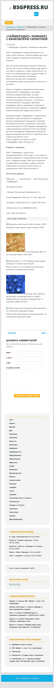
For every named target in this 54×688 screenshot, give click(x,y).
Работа (12, 477)
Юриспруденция (15, 519)
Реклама (12, 484)
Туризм (12, 516)
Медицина (13, 448)
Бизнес (21, 27)
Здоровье (13, 434)
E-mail (9, 358)
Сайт (8, 363)
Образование (14, 459)
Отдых (11, 466)
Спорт (11, 491)
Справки (12, 494)
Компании (13, 438)
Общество (13, 462)
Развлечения (14, 480)
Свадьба (12, 487)
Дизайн (12, 427)
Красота (12, 441)
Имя (8, 353)
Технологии (14, 501)
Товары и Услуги (16, 505)
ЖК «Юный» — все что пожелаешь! (27, 648)
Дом (10, 431)
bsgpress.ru (30, 7)
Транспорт (13, 512)
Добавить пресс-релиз (22, 645)
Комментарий (13, 368)
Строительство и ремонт (20, 498)
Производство (15, 473)
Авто (11, 420)
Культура (13, 445)
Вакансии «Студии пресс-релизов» (27, 655)
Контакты (16, 652)
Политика (13, 469)
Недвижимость (15, 452)
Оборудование (15, 455)
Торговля (13, 509)
